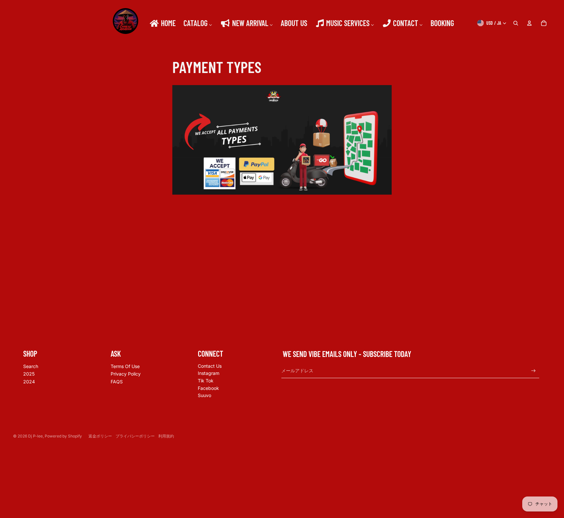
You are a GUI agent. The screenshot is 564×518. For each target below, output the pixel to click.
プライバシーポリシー (135, 436)
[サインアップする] (533, 371)
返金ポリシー (100, 436)
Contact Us (210, 366)
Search (30, 366)
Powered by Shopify (63, 436)
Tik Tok (205, 380)
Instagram (208, 373)
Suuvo (204, 395)
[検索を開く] (516, 23)
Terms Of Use (125, 366)
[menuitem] (162, 23)
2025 (29, 374)
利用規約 (166, 436)
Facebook (208, 388)
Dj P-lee (35, 436)
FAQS (117, 381)
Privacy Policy (126, 374)
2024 (29, 381)
